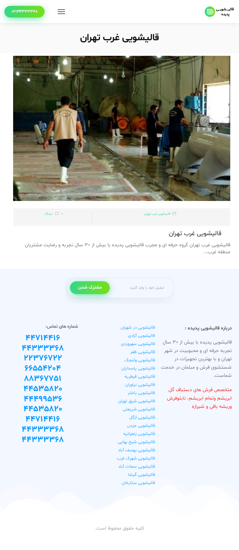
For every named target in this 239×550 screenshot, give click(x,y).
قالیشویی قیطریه (139, 377)
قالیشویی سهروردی (138, 344)
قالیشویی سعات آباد (136, 467)
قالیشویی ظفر (142, 352)
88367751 (42, 379)
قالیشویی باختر (141, 393)
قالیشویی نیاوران (140, 385)
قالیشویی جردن (141, 426)
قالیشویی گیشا (141, 475)
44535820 (42, 389)
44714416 (42, 338)
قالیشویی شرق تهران (136, 401)
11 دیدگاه (53, 214)
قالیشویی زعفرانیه (139, 434)
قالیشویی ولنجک (139, 360)
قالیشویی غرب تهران (157, 214)
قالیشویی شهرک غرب (136, 458)
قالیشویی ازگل (142, 417)
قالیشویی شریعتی (139, 409)
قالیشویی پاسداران (138, 368)
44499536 (43, 399)
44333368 (43, 348)
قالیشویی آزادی (141, 336)
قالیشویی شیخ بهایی (136, 442)
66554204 (42, 368)
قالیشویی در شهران (138, 328)
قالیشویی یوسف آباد (136, 450)
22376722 (43, 358)
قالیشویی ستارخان (138, 483)
